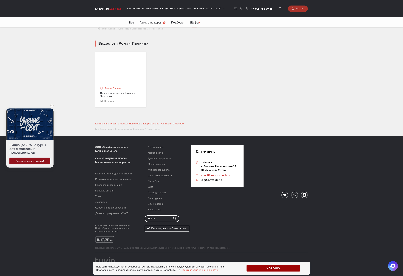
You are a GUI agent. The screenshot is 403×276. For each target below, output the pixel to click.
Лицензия (101, 202)
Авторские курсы (151, 22)
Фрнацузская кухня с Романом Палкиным (117, 94)
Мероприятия (154, 8)
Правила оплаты (104, 190)
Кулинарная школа (159, 169)
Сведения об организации (110, 207)
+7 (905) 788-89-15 (261, 8)
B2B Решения (156, 204)
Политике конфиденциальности (199, 270)
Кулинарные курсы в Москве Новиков (117, 123)
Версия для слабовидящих (168, 228)
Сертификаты (135, 8)
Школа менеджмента (160, 175)
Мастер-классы (203, 8)
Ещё (218, 8)
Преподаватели (157, 192)
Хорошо (273, 268)
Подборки (177, 22)
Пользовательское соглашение (113, 179)
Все (131, 22)
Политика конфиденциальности (113, 173)
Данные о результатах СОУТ (111, 213)
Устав (98, 196)
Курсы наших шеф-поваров (132, 28)
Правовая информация (108, 185)
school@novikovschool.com (216, 175)
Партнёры (153, 181)
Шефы (194, 22)
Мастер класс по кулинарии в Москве (162, 123)
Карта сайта (154, 209)
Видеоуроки (108, 28)
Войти (299, 8)
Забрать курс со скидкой (30, 161)
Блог (150, 186)
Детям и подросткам (178, 8)
